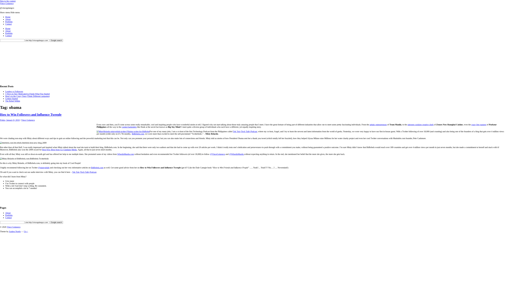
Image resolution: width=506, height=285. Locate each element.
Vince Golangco (7, 3)
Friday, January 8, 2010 (10, 120)
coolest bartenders (129, 127)
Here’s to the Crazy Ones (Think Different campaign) (27, 96)
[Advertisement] (20, 62)
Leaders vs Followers (14, 91)
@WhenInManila (236, 154)
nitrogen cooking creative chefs (421, 125)
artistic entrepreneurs (378, 125)
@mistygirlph (43, 168)
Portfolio (9, 22)
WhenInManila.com (125, 154)
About (8, 19)
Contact (8, 24)
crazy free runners (478, 125)
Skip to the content (8, 1)
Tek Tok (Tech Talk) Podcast (245, 131)
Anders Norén (15, 231)
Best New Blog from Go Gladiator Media (59, 150)
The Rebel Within (12, 101)
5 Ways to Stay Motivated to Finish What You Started (27, 94)
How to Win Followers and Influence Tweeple (31, 114)
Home (7, 17)
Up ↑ (26, 231)
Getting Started (11, 99)
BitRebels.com (138, 134)
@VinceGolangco (217, 154)
